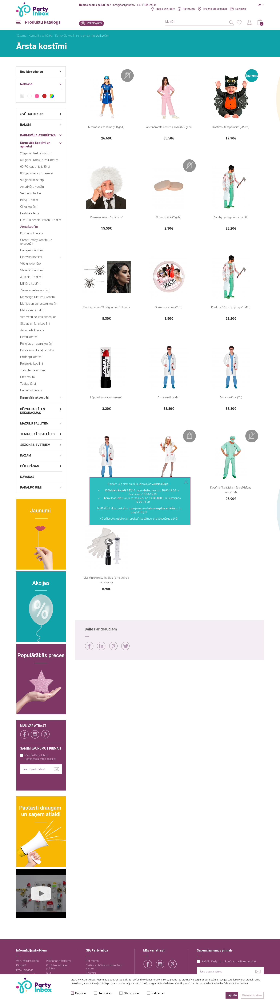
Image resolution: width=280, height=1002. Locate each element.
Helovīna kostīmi (31, 257)
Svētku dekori (31, 114)
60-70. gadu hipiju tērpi (35, 166)
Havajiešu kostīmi (31, 250)
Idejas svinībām (165, 8)
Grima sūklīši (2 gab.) (168, 217)
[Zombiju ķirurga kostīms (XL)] (231, 187)
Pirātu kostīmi (29, 337)
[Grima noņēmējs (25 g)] (168, 277)
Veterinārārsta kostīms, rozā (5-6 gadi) (169, 127)
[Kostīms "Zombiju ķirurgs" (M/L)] (231, 277)
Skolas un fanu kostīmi (35, 323)
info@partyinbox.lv (124, 4)
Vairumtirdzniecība (27, 960)
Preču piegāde (24, 970)
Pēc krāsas (29, 466)
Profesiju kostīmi (31, 357)
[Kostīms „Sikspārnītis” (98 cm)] (231, 97)
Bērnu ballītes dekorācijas (32, 411)
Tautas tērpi (28, 383)
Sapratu (232, 995)
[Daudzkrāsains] (52, 96)
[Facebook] (89, 646)
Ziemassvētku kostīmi (34, 290)
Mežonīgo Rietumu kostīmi (37, 297)
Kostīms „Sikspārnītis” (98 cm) (230, 127)
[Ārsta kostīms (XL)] (231, 367)
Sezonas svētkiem (35, 445)
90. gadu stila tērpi (32, 180)
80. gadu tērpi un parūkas (37, 173)
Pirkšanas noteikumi (58, 960)
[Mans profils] (249, 22)
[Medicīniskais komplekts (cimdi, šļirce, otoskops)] (106, 547)
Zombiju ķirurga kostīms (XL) (230, 217)
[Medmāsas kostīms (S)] (168, 457)
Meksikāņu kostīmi (32, 310)
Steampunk (27, 377)
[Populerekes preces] (41, 679)
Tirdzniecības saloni (214, 8)
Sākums (21, 35)
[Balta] (29, 96)
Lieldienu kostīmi (31, 390)
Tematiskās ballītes (37, 434)
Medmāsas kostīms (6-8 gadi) (106, 127)
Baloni (25, 125)
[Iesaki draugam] (41, 831)
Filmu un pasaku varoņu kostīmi (41, 220)
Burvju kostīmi (29, 200)
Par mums (189, 8)
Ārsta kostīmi (101, 35)
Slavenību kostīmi (31, 270)
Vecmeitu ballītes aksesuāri (38, 317)
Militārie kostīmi (30, 283)
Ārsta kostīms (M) (168, 397)
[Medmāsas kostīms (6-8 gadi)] (106, 97)
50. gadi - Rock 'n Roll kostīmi (39, 160)
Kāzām (25, 455)
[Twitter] (125, 646)
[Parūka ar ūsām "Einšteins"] (106, 187)
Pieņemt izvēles (252, 995)
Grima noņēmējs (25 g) (168, 307)
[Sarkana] (44, 96)
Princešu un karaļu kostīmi (37, 350)
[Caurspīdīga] (22, 96)
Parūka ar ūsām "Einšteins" (106, 217)
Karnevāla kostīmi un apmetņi (72, 35)
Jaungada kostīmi (32, 330)
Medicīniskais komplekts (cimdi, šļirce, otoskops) (106, 580)
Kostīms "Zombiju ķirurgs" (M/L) (230, 307)
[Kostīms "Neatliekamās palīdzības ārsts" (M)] (231, 457)
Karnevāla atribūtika (41, 35)
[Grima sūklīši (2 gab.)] (168, 187)
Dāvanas (27, 477)
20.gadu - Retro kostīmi (35, 153)
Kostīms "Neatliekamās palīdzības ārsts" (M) (230, 490)
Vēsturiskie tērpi (30, 263)
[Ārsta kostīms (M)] (168, 367)
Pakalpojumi (94, 23)
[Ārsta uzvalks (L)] (106, 457)
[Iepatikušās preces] (239, 22)
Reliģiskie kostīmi (31, 363)
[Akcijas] (41, 606)
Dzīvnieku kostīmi (31, 233)
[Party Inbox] (32, 9)
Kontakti (240, 8)
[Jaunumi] (41, 534)
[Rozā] (37, 96)
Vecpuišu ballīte (30, 193)
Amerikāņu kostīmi (32, 186)
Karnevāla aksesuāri (34, 397)
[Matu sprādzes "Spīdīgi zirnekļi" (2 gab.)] (106, 277)
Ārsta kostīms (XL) (231, 397)
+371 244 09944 (146, 4)
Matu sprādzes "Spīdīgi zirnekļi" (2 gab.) (106, 307)
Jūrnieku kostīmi (31, 277)
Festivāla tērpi (29, 213)
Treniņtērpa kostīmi (32, 370)
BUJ (48, 973)
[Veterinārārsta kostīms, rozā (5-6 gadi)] (168, 97)
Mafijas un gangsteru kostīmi (39, 303)
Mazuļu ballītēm (34, 423)
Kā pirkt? (21, 965)
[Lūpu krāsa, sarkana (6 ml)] (106, 367)
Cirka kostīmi (28, 206)
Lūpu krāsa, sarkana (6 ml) (106, 397)
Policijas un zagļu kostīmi (36, 343)
